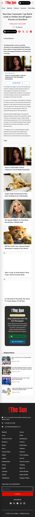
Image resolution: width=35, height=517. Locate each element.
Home (3, 8)
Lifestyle (4, 471)
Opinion (4, 474)
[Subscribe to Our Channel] (17, 503)
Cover (3, 435)
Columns (16, 8)
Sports (4, 445)
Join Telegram (18, 341)
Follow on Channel (18, 336)
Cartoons (22, 452)
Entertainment (6, 461)
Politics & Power (7, 438)
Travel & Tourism (24, 461)
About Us (22, 468)
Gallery (4, 455)
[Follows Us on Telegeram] (31, 31)
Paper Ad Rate (24, 474)
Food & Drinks (6, 452)
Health (4, 468)
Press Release (24, 455)
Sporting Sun (23, 438)
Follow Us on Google (26, 2)
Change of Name (24, 478)
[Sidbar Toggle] (2, 3)
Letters (4, 458)
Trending (22, 465)
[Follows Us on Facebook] (19, 31)
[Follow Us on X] (14, 503)
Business (23, 8)
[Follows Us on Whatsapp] (27, 31)
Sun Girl (22, 458)
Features (22, 448)
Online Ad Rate (24, 471)
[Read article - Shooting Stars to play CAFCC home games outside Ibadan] (6, 381)
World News (23, 445)
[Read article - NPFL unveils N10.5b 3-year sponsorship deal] (6, 360)
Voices (22, 432)
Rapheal (20, 27)
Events (4, 465)
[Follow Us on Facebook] (11, 503)
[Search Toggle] (32, 3)
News (3, 448)
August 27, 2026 (15, 361)
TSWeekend (5, 478)
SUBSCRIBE (17, 494)
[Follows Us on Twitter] (23, 31)
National (9, 8)
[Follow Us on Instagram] (24, 503)
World (21, 435)
